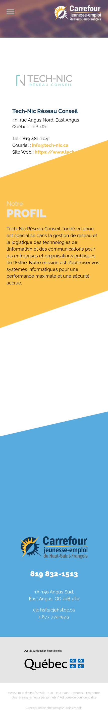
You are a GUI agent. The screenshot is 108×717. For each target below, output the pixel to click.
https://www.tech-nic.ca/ (63, 152)
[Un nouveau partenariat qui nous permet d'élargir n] (81, 471)
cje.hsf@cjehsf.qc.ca (54, 609)
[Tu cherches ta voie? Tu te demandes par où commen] (81, 503)
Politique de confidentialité (78, 697)
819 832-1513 (54, 573)
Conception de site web (42, 708)
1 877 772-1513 (54, 616)
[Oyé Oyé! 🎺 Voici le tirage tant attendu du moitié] (26, 471)
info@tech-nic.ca (50, 145)
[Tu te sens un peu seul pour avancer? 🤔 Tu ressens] (26, 503)
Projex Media (74, 708)
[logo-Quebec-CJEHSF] (54, 651)
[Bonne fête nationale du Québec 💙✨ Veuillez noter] (26, 439)
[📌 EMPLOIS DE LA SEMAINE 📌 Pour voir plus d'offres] (81, 439)
